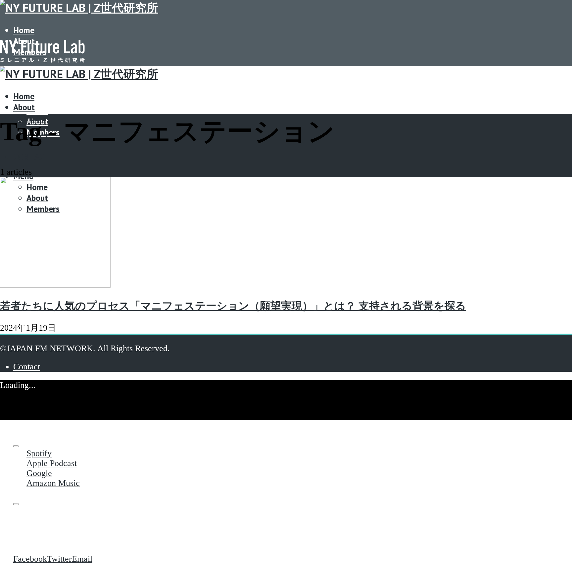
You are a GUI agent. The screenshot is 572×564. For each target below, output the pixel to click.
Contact (31, 156)
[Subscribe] (16, 446)
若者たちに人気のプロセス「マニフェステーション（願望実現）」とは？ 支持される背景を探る (233, 306)
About (24, 107)
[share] (16, 504)
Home (23, 29)
